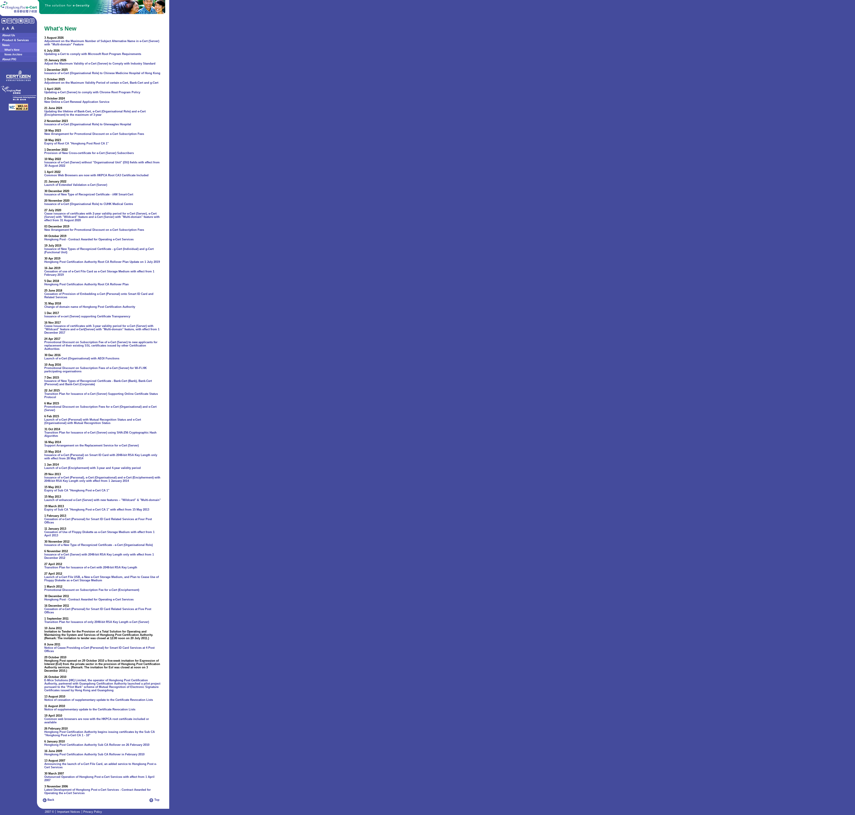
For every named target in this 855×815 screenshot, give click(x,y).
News (6, 45)
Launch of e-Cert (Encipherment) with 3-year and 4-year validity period (92, 468)
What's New (11, 49)
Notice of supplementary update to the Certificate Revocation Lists (89, 709)
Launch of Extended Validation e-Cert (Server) (75, 185)
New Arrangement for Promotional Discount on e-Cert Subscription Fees (94, 134)
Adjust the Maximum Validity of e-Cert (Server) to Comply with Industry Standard (99, 63)
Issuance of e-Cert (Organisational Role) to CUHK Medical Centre (88, 204)
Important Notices (68, 811)
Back (50, 799)
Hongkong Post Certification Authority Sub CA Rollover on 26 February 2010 (96, 744)
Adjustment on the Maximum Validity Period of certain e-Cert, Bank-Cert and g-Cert (101, 82)
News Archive (13, 54)
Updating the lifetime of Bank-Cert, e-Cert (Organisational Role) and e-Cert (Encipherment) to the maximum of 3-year (95, 113)
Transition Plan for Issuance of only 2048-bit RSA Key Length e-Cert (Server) (96, 622)
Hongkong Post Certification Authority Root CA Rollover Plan (86, 284)
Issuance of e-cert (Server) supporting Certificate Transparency (87, 316)
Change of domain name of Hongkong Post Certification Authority (89, 306)
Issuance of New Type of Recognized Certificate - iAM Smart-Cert (88, 194)
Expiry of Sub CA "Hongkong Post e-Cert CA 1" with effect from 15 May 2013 (96, 509)
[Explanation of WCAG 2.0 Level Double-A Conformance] (18, 109)
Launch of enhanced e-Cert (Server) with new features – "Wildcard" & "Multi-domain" (102, 500)
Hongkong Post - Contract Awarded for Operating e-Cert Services (89, 239)
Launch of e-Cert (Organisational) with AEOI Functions (81, 358)
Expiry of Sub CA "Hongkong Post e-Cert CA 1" (76, 490)
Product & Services (15, 40)
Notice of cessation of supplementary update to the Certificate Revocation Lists (98, 699)
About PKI (9, 59)
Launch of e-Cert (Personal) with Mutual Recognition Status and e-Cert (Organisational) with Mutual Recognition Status (92, 421)
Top (156, 799)
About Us (8, 35)
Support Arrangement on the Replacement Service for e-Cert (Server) (91, 445)
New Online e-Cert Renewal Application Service (76, 101)
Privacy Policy (92, 811)
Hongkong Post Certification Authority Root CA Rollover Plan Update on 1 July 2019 (102, 262)
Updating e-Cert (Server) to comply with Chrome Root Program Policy (92, 92)
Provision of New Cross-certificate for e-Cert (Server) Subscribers (89, 153)
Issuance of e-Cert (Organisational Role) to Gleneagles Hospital (87, 124)
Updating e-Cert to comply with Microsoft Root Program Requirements (92, 54)
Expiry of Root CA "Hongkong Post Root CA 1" (76, 143)
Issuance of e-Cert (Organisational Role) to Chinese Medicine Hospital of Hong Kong (102, 73)
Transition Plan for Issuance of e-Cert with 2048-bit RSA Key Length (90, 567)
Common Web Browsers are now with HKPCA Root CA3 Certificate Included (96, 175)
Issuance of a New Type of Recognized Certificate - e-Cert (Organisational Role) (98, 545)
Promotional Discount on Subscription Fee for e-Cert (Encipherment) (91, 590)
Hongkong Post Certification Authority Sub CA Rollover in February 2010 (94, 754)
